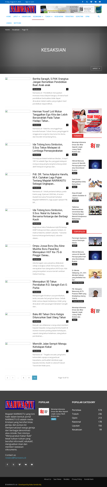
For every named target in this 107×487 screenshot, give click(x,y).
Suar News (57, 479)
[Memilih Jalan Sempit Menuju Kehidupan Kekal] (17, 351)
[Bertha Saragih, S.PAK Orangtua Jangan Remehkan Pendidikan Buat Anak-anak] (17, 86)
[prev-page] (7, 378)
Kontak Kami (88, 479)
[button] (99, 16)
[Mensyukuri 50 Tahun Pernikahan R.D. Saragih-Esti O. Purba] (17, 289)
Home (7, 30)
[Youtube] (100, 2)
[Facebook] (83, 2)
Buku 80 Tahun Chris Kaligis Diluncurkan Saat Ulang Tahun (49, 316)
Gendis (35, 484)
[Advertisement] (87, 90)
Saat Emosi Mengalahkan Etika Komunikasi (79, 182)
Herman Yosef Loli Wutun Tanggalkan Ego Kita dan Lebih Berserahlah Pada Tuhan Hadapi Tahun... (50, 116)
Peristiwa (69, 16)
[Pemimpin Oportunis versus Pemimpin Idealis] (95, 241)
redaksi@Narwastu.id (15, 457)
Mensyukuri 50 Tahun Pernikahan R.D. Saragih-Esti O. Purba (50, 284)
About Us (47, 479)
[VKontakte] (95, 2)
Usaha (8, 23)
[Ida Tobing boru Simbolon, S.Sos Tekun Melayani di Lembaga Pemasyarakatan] (17, 152)
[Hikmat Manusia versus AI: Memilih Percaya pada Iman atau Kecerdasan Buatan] (95, 164)
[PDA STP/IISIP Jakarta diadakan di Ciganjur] (95, 196)
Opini (87, 16)
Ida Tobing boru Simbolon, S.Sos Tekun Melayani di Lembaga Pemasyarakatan (48, 147)
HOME (8, 16)
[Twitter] (87, 2)
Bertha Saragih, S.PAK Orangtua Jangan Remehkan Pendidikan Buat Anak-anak (50, 82)
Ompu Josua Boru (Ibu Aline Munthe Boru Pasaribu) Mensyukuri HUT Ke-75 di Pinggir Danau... (49, 250)
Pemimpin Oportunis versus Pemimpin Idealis (79, 240)
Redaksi (66, 479)
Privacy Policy (77, 479)
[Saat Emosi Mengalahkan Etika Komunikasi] (95, 182)
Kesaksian (37, 16)
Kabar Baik (26, 16)
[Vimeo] (91, 2)
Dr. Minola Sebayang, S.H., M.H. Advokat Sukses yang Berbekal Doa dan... (79, 275)
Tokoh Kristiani (78, 283)
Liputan (75, 201)
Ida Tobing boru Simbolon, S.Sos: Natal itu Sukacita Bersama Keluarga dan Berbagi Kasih (50, 215)
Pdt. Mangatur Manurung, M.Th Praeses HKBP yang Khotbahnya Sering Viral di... (79, 293)
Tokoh (47, 16)
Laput (15, 16)
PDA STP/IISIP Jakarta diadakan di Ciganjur (79, 195)
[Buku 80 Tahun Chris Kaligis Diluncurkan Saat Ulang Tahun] (17, 322)
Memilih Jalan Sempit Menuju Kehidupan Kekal (49, 345)
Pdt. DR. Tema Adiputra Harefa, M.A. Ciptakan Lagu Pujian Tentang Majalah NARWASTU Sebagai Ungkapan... (50, 179)
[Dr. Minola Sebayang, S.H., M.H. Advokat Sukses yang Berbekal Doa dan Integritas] (95, 273)
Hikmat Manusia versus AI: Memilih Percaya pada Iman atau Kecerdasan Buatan (79, 165)
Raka (31, 484)
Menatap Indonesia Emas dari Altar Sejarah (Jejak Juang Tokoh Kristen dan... (79, 147)
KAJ (40, 484)
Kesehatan (59, 16)
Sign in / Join (29, 2)
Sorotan (79, 16)
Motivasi (17, 23)
